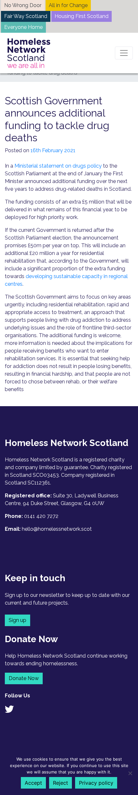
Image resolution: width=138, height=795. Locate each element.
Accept (33, 783)
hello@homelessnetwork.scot (57, 529)
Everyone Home (23, 27)
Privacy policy (96, 783)
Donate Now (24, 678)
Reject (60, 783)
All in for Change (68, 5)
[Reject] (130, 773)
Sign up (17, 620)
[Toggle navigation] (124, 53)
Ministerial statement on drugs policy (58, 166)
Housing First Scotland (81, 16)
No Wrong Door (22, 5)
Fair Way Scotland (25, 16)
